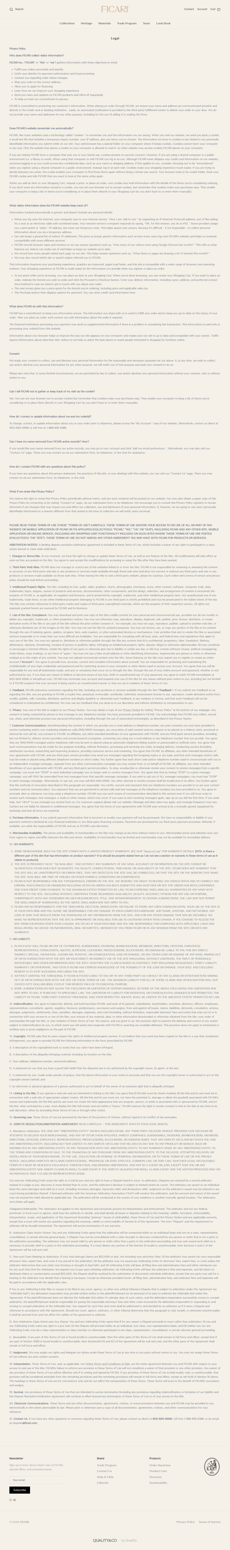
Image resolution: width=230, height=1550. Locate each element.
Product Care (158, 1471)
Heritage (86, 23)
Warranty (155, 1477)
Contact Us (104, 1471)
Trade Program (127, 23)
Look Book (163, 23)
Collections (67, 23)
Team (146, 23)
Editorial (102, 1483)
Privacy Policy (185, 1522)
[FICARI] (115, 9)
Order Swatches (160, 1465)
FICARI (24, 1522)
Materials (104, 23)
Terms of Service (210, 1522)
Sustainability (158, 1483)
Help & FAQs (105, 1477)
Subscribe (19, 1490)
